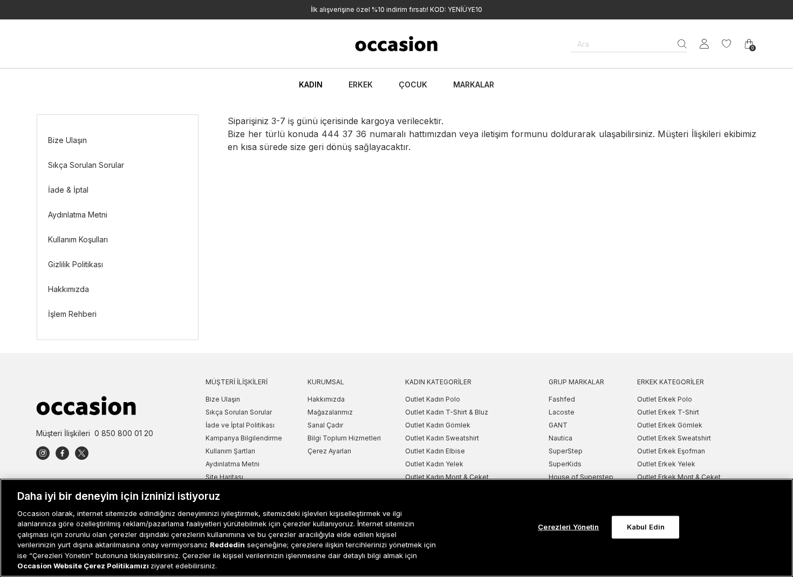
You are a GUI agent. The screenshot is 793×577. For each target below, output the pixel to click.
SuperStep (566, 451)
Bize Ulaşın (67, 140)
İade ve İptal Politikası (240, 425)
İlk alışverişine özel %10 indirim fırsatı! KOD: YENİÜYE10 (396, 9)
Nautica (560, 438)
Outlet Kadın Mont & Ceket (447, 477)
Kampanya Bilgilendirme (244, 438)
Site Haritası (224, 477)
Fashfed (562, 399)
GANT (558, 425)
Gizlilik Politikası (75, 264)
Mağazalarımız (330, 412)
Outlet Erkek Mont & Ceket (679, 477)
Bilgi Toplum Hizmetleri (344, 438)
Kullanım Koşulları (78, 239)
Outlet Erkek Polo (664, 399)
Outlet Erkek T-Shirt (668, 412)
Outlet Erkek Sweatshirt (674, 438)
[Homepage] (396, 43)
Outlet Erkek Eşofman (671, 451)
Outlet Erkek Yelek (666, 464)
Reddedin (227, 544)
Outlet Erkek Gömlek (669, 425)
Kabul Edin (646, 526)
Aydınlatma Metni (77, 214)
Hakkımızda (68, 289)
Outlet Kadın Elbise (435, 451)
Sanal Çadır (325, 425)
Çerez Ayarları (329, 451)
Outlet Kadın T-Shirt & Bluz (446, 412)
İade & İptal (68, 189)
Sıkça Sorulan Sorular (86, 164)
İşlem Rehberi (72, 313)
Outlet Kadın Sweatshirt (442, 438)
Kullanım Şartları (230, 451)
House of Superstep (581, 477)
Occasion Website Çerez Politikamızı (84, 565)
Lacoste (562, 412)
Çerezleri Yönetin (568, 526)
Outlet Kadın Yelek (434, 464)
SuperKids (565, 464)
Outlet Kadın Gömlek (437, 425)
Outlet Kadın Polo (432, 399)
